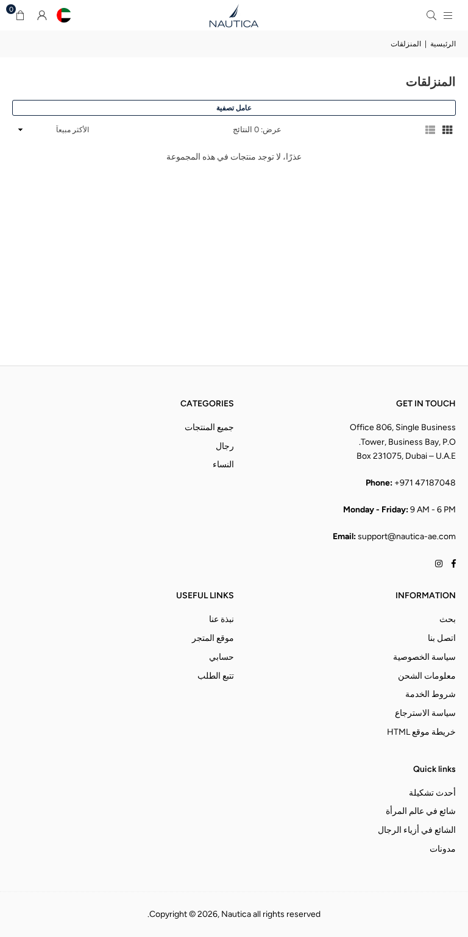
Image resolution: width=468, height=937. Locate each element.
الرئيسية (443, 44)
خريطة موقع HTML (421, 732)
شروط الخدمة (430, 694)
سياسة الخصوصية (424, 657)
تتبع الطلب (215, 676)
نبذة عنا (221, 619)
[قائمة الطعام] (448, 15)
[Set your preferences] (64, 15)
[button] (20, 15)
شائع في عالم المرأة (421, 811)
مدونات (443, 849)
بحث (447, 619)
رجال (225, 446)
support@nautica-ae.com (407, 536)
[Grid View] (447, 130)
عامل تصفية (234, 108)
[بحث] (431, 15)
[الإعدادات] (42, 15)
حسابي (221, 657)
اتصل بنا (442, 638)
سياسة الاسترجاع (425, 713)
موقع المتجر (213, 638)
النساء (223, 464)
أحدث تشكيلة (432, 793)
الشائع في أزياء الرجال (417, 830)
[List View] (430, 130)
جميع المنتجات (209, 427)
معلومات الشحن (427, 676)
